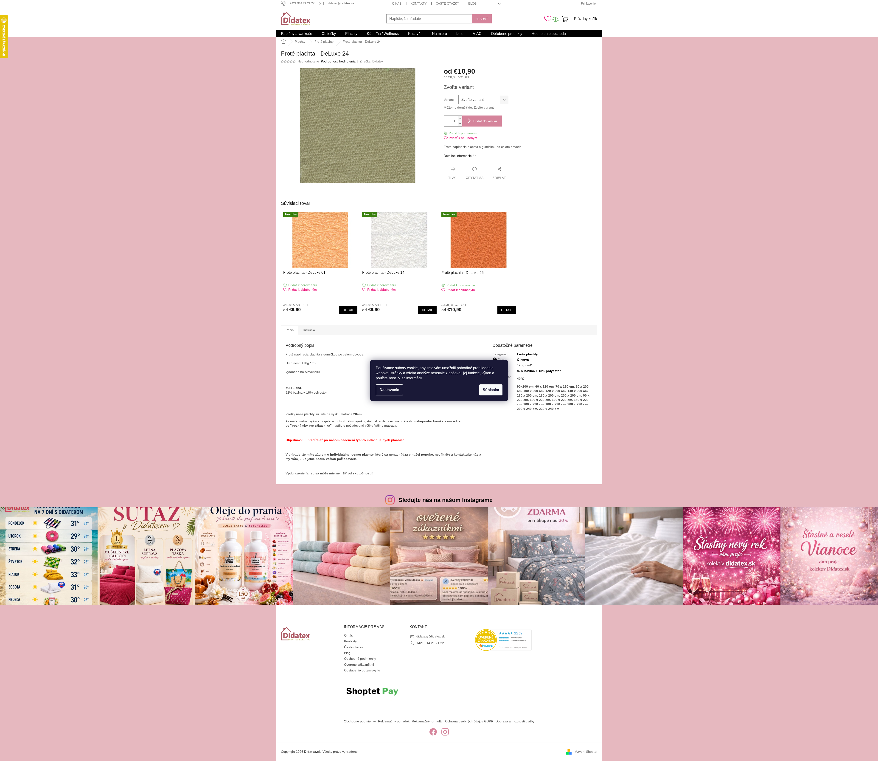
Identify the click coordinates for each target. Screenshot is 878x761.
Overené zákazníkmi (359, 664)
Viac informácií (410, 378)
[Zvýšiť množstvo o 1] (460, 118)
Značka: (371, 61)
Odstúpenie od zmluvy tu (362, 670)
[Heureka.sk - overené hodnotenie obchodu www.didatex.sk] (503, 640)
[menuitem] (296, 34)
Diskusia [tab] (309, 330)
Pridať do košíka (485, 121)
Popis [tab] (290, 330)
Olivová (523, 359)
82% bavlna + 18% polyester (539, 371)
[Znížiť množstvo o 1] (460, 123)
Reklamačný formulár (427, 721)
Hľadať (481, 19)
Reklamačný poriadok (394, 721)
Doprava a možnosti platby (515, 721)
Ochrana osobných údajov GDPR (469, 721)
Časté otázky (447, 3)
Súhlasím (491, 390)
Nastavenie (389, 390)
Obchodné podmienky (360, 658)
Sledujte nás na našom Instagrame (445, 500)
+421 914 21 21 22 (430, 643)
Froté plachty (527, 354)
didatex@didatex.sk (430, 636)
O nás (396, 3)
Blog (472, 3)
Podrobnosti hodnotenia (338, 61)
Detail (348, 310)
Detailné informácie (458, 156)
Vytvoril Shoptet (586, 751)
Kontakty (419, 3)
